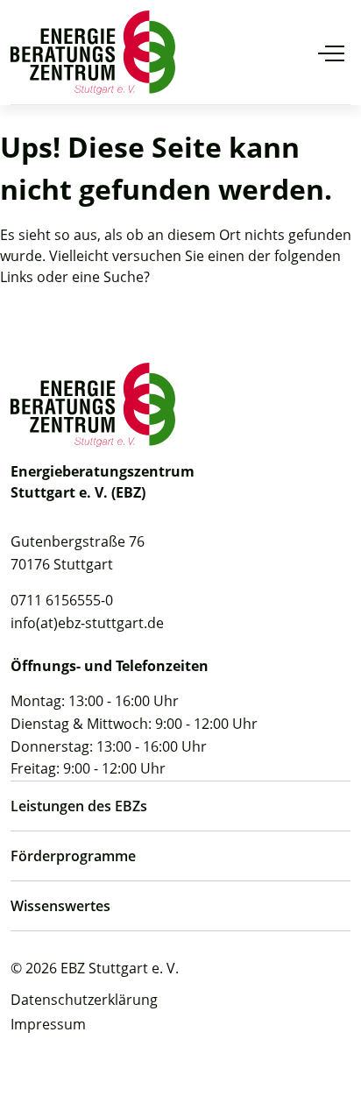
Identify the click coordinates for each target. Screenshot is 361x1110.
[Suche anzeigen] (292, 52)
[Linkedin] (92, 1057)
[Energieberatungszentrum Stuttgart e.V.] (93, 53)
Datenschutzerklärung (84, 999)
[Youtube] (21, 1057)
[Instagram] (128, 1057)
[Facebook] (56, 1057)
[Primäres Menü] (331, 52)
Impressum (48, 1024)
